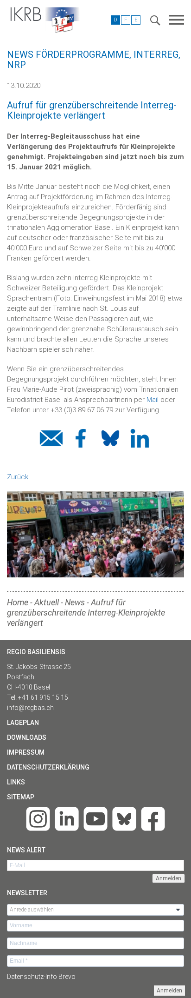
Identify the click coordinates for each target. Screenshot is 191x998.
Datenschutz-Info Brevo (41, 976)
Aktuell (46, 602)
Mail (152, 399)
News (75, 602)
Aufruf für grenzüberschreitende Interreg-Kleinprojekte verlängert (86, 612)
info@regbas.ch (30, 707)
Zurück (17, 477)
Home (17, 602)
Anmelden (169, 990)
